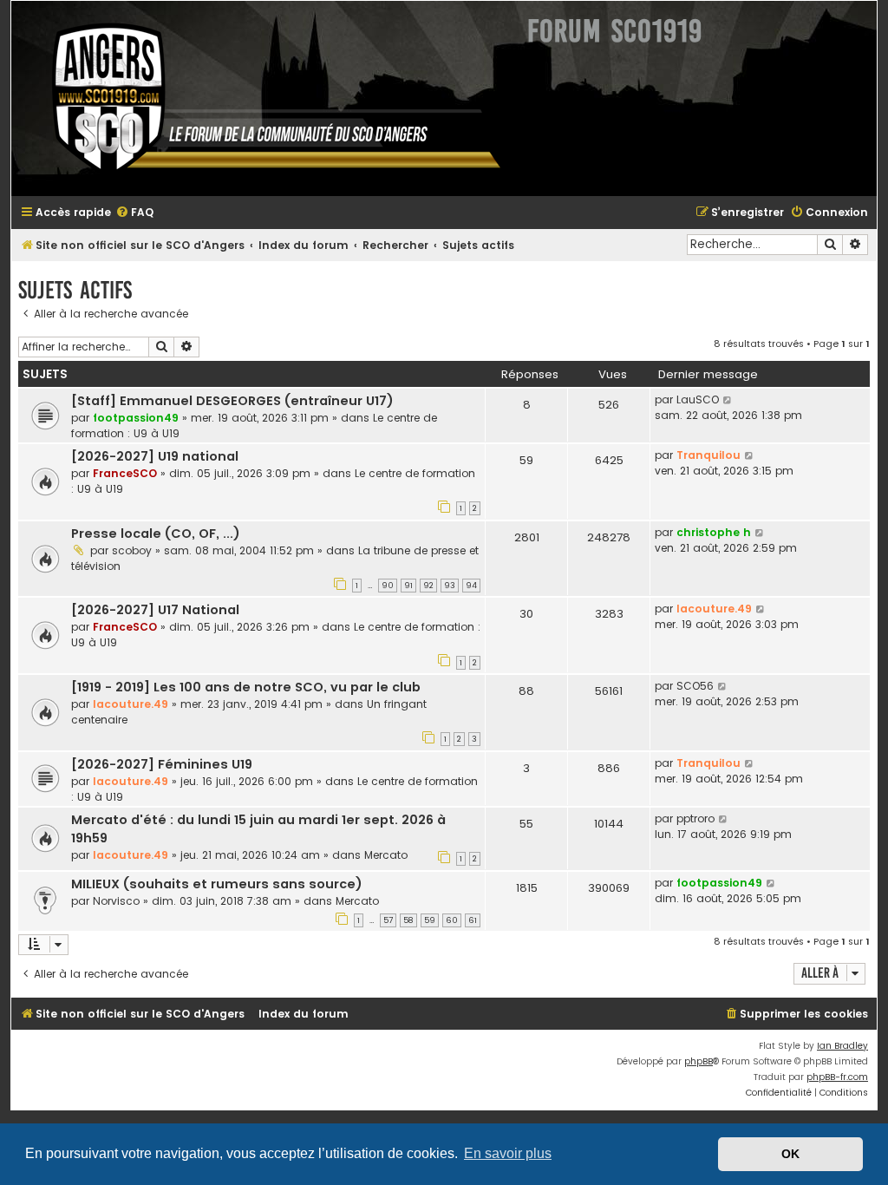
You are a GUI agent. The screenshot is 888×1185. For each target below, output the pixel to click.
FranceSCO (125, 473)
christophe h (713, 532)
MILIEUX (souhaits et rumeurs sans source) (216, 884)
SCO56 (695, 685)
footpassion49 (136, 417)
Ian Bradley (842, 1045)
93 (449, 585)
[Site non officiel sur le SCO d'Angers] (262, 98)
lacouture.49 (714, 608)
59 (429, 920)
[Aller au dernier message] (728, 400)
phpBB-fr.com (837, 1077)
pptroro (695, 818)
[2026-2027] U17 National (155, 610)
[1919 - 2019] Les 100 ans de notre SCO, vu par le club (246, 687)
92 (428, 585)
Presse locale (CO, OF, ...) (155, 533)
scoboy (132, 550)
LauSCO (697, 399)
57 (388, 920)
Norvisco (116, 901)
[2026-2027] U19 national (154, 456)
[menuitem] (134, 213)
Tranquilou (708, 455)
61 (472, 920)
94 (471, 585)
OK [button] (790, 1154)
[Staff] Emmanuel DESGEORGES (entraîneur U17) (232, 400)
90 (388, 585)
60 (452, 920)
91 (408, 585)
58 (408, 920)
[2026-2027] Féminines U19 (161, 764)
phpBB (698, 1061)
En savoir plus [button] (508, 1153)
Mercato (386, 855)
